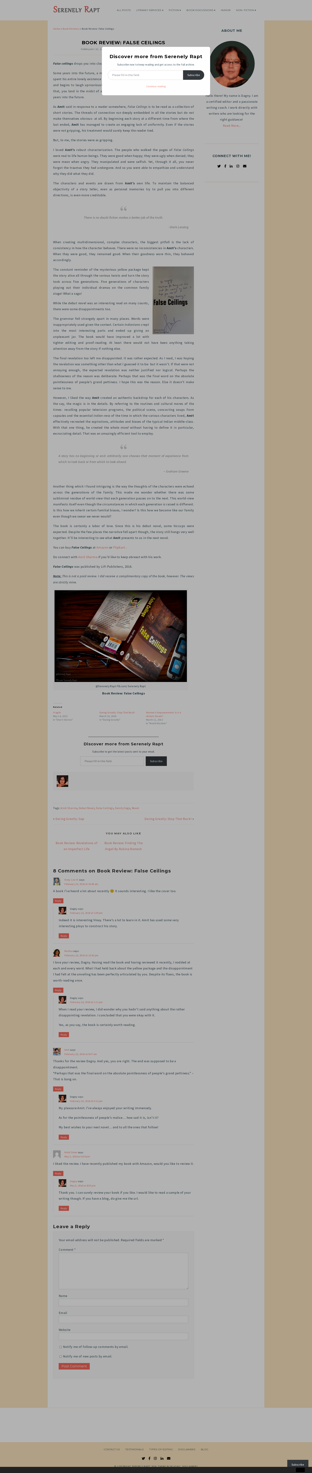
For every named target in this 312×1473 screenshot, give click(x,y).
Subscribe (193, 75)
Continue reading (156, 86)
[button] (10, 1470)
